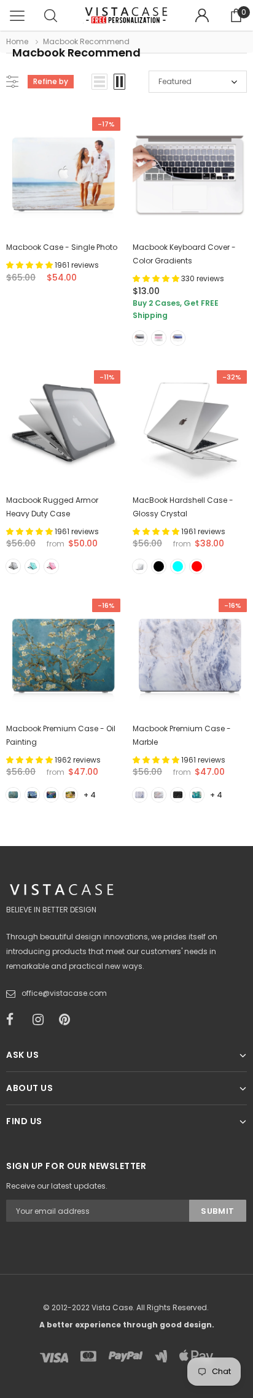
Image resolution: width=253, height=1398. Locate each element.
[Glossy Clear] (140, 566)
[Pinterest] (68, 1020)
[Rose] (51, 566)
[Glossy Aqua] (178, 566)
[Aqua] (32, 566)
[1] (13, 795)
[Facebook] (15, 1020)
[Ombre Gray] (140, 338)
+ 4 (90, 795)
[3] (51, 795)
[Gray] (13, 566)
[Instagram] (42, 1020)
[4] (70, 795)
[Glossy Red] (197, 566)
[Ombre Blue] (178, 338)
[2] (32, 795)
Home (17, 41)
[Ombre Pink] (159, 338)
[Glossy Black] (159, 566)
